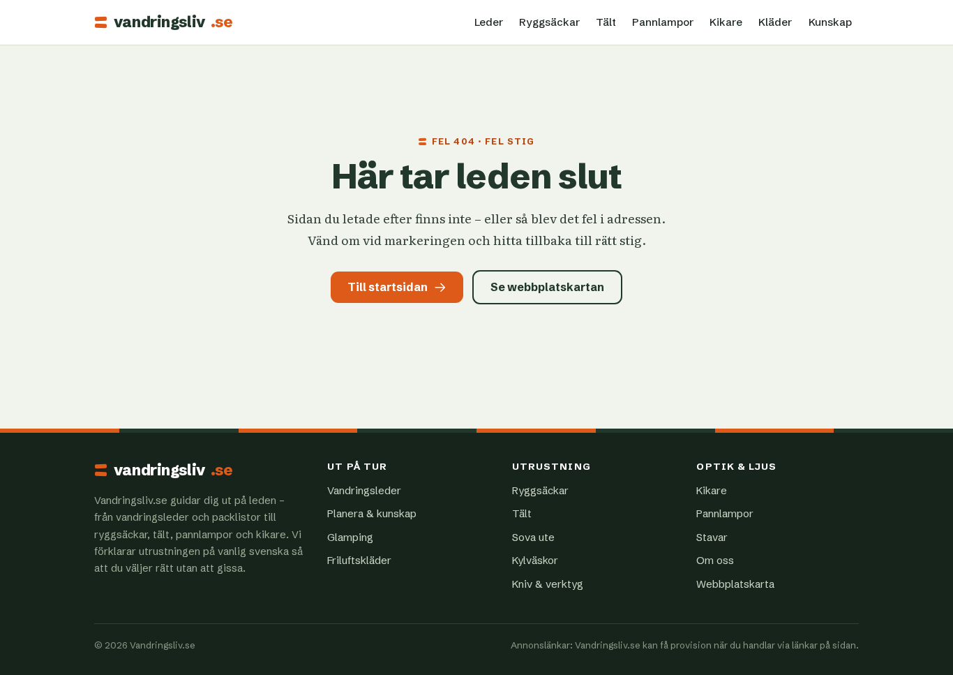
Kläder (775, 22)
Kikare (726, 22)
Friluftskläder (359, 560)
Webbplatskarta (735, 584)
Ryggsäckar (549, 22)
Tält (606, 22)
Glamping (350, 537)
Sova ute (533, 537)
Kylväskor (535, 560)
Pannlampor (662, 22)
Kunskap (830, 22)
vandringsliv (173, 22)
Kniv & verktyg (547, 584)
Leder (488, 22)
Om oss (715, 560)
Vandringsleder (364, 490)
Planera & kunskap (372, 513)
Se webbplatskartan (547, 287)
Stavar (712, 537)
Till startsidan (387, 287)
